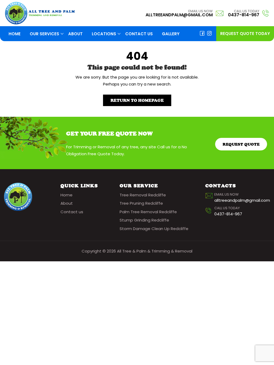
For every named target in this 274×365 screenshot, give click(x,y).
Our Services (44, 34)
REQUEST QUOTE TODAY (245, 33)
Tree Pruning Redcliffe (141, 203)
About (75, 34)
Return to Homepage (137, 100)
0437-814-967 (243, 15)
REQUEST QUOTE (241, 144)
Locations (104, 34)
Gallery (171, 34)
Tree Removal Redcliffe (143, 195)
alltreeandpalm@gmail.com (179, 15)
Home (15, 34)
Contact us (139, 34)
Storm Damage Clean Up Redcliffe (154, 228)
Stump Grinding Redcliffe (144, 220)
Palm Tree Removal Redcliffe (148, 212)
